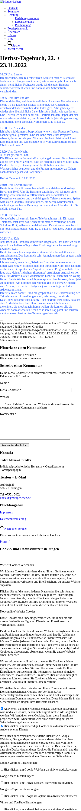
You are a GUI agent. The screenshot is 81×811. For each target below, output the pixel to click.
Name (4, 383)
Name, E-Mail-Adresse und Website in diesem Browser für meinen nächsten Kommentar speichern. (37, 405)
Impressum (6, 512)
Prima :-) (5, 541)
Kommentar (8, 414)
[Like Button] (1, 320)
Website (4, 397)
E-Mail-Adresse (10, 390)
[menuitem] (44, 8)
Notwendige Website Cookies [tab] (17, 611)
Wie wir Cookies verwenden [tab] (17, 565)
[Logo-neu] (10, 1)
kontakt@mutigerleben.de (15, 497)
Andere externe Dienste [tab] (14, 729)
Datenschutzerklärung (13, 518)
